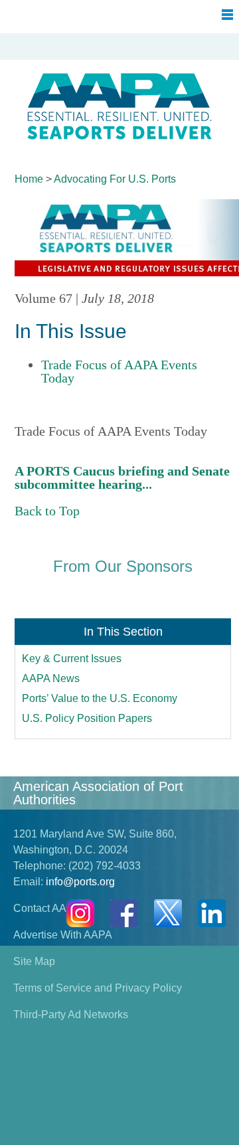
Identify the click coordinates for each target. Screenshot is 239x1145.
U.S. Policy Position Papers (87, 718)
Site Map (34, 961)
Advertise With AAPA (62, 934)
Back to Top (47, 510)
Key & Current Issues (71, 658)
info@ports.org (80, 881)
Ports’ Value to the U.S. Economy (99, 698)
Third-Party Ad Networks (70, 1014)
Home (29, 179)
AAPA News (51, 678)
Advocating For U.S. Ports (115, 179)
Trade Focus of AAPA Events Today (119, 371)
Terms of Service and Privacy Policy (97, 988)
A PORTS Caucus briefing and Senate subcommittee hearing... (122, 477)
